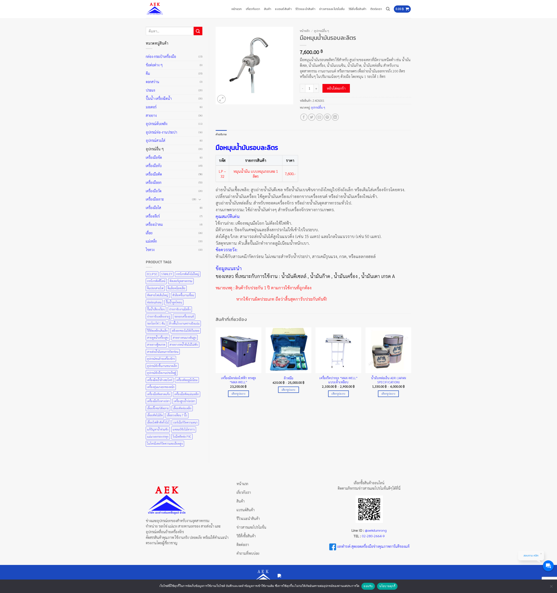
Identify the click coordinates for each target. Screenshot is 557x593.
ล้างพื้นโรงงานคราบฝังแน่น (184, 323)
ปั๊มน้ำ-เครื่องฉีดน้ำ (159, 98)
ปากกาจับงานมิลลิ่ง (180, 309)
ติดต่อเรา (376, 9)
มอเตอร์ (151, 107)
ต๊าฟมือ (288, 378)
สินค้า (267, 9)
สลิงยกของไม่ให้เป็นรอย (185, 330)
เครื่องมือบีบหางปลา (158, 401)
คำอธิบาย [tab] (221, 134)
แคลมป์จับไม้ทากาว (184, 429)
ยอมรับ (368, 586)
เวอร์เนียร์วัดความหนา (185, 422)
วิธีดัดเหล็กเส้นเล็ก (157, 330)
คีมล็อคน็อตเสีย (176, 288)
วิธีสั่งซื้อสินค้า (357, 9)
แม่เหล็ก (151, 241)
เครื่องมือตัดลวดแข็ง (158, 394)
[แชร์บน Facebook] (303, 117)
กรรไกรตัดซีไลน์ (156, 281)
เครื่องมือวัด (153, 191)
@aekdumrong (376, 530)
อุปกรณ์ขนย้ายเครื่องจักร (161, 358)
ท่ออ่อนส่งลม (154, 302)
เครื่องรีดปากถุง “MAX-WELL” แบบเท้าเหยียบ (338, 380)
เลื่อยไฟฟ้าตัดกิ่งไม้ (158, 422)
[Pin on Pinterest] (327, 117)
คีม (148, 73)
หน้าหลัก (305, 31)
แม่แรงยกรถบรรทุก (158, 436)
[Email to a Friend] (319, 117)
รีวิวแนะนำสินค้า (305, 9)
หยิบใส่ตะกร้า (336, 88)
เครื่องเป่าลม (154, 224)
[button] (402, 9)
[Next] (411, 366)
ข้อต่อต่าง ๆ (154, 65)
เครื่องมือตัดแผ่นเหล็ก (186, 394)
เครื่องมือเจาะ (155, 199)
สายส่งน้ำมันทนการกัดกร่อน (162, 351)
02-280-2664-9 (373, 536)
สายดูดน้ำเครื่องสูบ (158, 337)
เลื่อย (149, 233)
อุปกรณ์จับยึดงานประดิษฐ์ (161, 373)
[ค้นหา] (388, 9)
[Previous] (216, 366)
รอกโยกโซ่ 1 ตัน (156, 323)
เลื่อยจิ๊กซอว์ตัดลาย (158, 408)
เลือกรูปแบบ (238, 393)
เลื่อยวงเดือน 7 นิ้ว (177, 415)
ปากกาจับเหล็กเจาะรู (158, 316)
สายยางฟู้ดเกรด (156, 344)
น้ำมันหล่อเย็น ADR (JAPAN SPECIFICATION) (388, 380)
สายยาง (151, 115)
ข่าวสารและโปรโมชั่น (332, 9)
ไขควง (150, 249)
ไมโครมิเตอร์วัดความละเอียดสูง (165, 443)
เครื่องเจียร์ (153, 216)
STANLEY (166, 274)
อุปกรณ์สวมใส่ (155, 140)
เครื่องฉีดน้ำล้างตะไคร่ (159, 380)
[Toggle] (199, 199)
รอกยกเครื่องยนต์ (184, 316)
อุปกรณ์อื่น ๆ (155, 149)
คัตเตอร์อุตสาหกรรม (180, 281)
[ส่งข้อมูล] (198, 31)
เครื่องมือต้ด (154, 174)
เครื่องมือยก (153, 182)
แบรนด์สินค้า (283, 9)
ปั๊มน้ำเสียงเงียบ (156, 309)
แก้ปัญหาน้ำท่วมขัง (157, 429)
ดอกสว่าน (152, 81)
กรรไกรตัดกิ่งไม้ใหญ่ (187, 274)
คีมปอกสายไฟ (155, 288)
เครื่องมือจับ (154, 165)
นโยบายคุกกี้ (387, 586)
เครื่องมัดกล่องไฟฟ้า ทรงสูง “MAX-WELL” (238, 380)
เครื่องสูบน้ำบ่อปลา (184, 401)
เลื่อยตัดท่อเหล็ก (182, 408)
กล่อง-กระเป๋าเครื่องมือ (161, 56)
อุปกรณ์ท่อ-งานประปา (161, 132)
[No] (551, 587)
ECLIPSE (152, 274)
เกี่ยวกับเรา (253, 9)
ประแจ (150, 90)
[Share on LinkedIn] (335, 117)
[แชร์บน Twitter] (311, 117)
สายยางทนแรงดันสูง (184, 337)
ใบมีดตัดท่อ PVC (182, 436)
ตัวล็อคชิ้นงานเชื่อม (183, 295)
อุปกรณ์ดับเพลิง (156, 123)
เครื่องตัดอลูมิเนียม (187, 380)
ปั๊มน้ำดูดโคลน (174, 302)
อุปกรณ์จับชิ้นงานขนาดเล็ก (162, 366)
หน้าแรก (237, 9)
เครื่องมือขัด (154, 157)
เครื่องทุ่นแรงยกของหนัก (160, 387)
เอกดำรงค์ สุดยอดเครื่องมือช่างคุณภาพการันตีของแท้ (373, 546)
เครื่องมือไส (153, 207)
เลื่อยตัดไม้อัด (155, 415)
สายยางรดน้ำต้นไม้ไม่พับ (183, 344)
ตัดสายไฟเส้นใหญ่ (157, 295)
